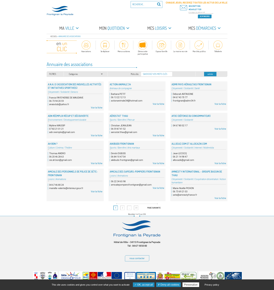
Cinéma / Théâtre (64, 147)
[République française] (104, 279)
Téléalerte (218, 51)
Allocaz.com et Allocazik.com (189, 143)
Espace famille (161, 51)
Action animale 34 (120, 84)
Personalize (191, 284)
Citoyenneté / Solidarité (58, 92)
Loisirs (51, 179)
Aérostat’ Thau (119, 115)
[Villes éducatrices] (207, 279)
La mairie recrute (180, 51)
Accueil (53, 36)
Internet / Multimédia (204, 147)
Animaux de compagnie (121, 88)
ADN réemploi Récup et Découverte (68, 115)
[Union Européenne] (116, 279)
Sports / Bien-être (118, 120)
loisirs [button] (157, 28)
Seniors (74, 92)
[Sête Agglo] (70, 279)
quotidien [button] (112, 28)
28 (136, 207)
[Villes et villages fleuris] (172, 279)
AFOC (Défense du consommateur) (191, 115)
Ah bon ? (52, 143)
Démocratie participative (143, 52)
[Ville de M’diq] (55, 279)
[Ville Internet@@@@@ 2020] (130, 279)
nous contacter (137, 258)
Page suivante (154, 208)
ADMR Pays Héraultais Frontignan (191, 84)
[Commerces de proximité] (146, 279)
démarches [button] (202, 28)
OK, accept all (145, 284)
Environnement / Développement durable (67, 120)
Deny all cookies (169, 284)
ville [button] (66, 28)
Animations (61, 179)
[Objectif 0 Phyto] (188, 279)
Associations (86, 51)
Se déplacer (105, 51)
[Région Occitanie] (93, 279)
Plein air (131, 120)
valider (210, 74)
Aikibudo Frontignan (122, 143)
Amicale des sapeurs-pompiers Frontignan (135, 171)
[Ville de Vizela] (42, 279)
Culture (51, 147)
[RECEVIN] (233, 279)
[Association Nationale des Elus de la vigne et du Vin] (220, 279)
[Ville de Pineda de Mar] (50, 279)
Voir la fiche (96, 107)
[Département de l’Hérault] (86, 279)
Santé (197, 88)
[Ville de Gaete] (36, 279)
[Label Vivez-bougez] (160, 279)
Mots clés (134, 74)
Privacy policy (212, 284)
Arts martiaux (133, 147)
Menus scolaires (124, 51)
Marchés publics (199, 51)
